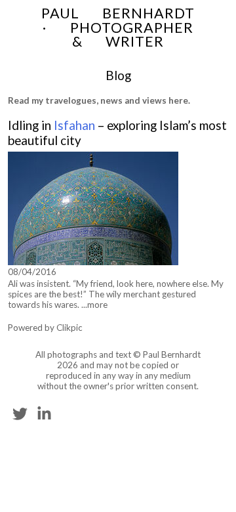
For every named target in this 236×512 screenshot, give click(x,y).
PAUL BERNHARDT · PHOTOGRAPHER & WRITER (118, 27)
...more (94, 304)
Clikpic (69, 327)
